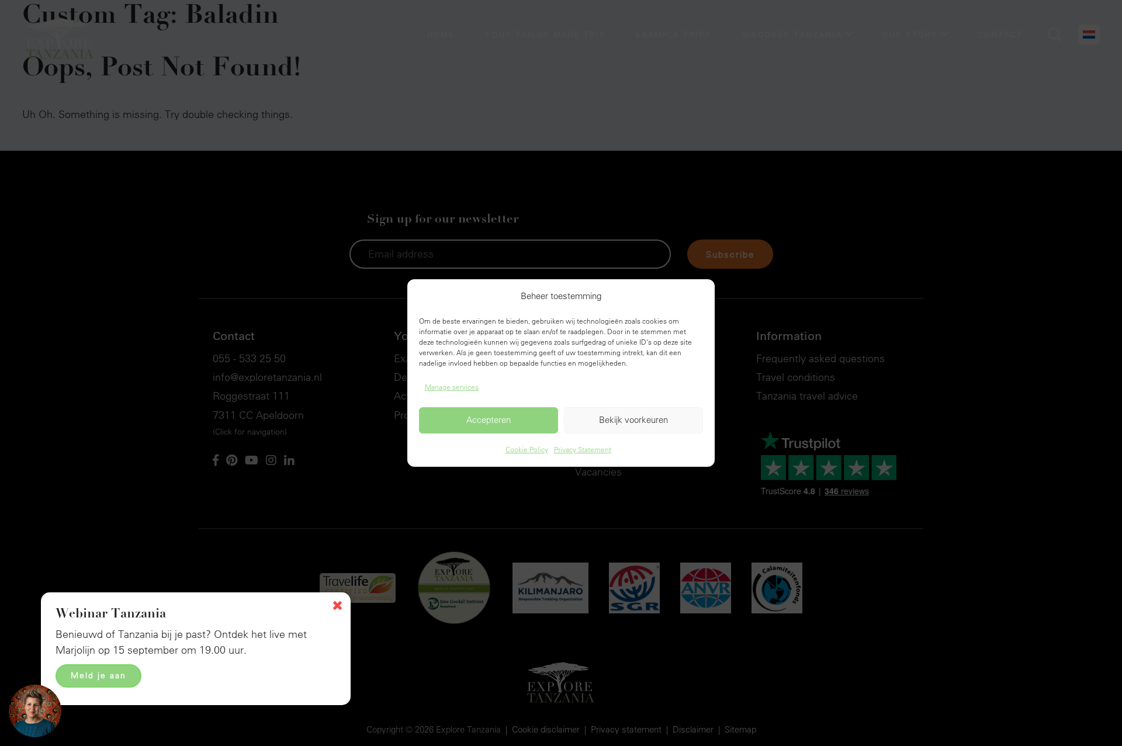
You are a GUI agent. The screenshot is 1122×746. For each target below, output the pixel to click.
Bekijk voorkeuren (633, 420)
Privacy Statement (582, 449)
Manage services (452, 386)
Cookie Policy (526, 449)
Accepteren (488, 420)
